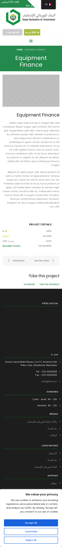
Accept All (31, 522)
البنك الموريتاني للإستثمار (45, 467)
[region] (31, 518)
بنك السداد (52, 428)
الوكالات (53, 435)
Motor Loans (41, 260)
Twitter (43, 284)
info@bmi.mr (49, 381)
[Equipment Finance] (31, 91)
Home (20, 49)
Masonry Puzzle (11, 246)
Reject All (31, 540)
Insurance (18, 260)
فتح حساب (11, 32)
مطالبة (54, 483)
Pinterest (54, 284)
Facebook (29, 284)
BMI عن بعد (30, 32)
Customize (31, 531)
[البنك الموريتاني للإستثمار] (31, 17)
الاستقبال (52, 453)
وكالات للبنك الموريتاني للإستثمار (42, 421)
